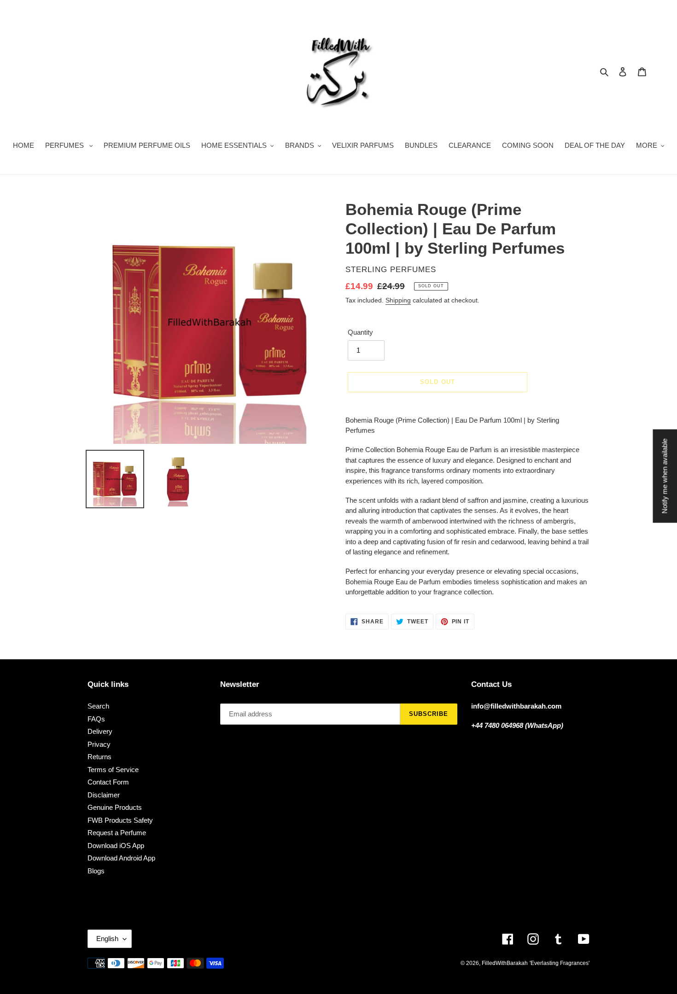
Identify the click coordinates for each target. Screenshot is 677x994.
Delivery (100, 731)
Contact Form (108, 782)
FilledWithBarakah (505, 963)
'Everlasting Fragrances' (559, 963)
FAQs (96, 719)
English (107, 938)
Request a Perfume (117, 833)
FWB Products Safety (120, 820)
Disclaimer (104, 795)
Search (98, 706)
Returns (99, 757)
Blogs (96, 871)
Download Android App (121, 858)
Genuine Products (115, 807)
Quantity (360, 332)
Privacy (99, 744)
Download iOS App (116, 845)
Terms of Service (113, 769)
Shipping (398, 300)
